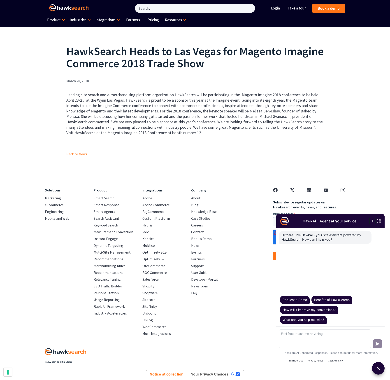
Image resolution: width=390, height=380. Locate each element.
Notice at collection (166, 374)
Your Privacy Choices (209, 374)
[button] (56, 20)
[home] (70, 8)
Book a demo (329, 8)
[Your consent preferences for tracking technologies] (8, 372)
